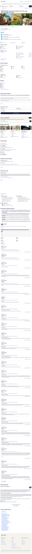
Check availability (16, 113)
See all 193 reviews (2, 30)
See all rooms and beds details (4, 89)
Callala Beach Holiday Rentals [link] (4, 529)
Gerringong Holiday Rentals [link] (4, 524)
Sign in (28, 1)
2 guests (22, 6)
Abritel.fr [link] (23, 540)
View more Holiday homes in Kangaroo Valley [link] (5, 177)
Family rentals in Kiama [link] (4, 516)
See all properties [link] (4, 8)
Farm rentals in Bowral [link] (4, 519)
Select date (3, 108)
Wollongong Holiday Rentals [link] (4, 527)
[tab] (3, 511)
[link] (29, 8)
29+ (30, 24)
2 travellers (3, 111)
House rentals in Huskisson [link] (4, 521)
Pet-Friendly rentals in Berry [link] (4, 523)
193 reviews (5, 224)
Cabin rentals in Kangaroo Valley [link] (5, 520)
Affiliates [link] (12, 541)
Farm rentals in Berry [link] (3, 513)
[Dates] (14, 6)
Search (30, 6)
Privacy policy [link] (13, 545)
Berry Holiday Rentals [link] (4, 525)
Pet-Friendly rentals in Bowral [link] (5, 514)
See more (1, 103)
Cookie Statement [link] (13, 546)
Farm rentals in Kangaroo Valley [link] (5, 517)
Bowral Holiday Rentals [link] (4, 526)
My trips (26, 1)
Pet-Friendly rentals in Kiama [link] (4, 518)
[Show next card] (31, 132)
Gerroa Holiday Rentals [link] (4, 530)
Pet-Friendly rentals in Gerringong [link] (5, 515)
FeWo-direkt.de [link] (23, 541)
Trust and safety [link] (3, 541)
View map (2, 59)
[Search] (30, 121)
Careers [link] (12, 540)
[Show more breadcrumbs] (1, 4)
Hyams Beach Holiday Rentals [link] (5, 528)
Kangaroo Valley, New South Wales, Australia (5, 6)
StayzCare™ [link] (2, 540)
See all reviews (4, 481)
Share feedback (16, 505)
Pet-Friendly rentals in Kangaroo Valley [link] (6, 522)
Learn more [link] (2, 227)
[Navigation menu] (31, 1)
